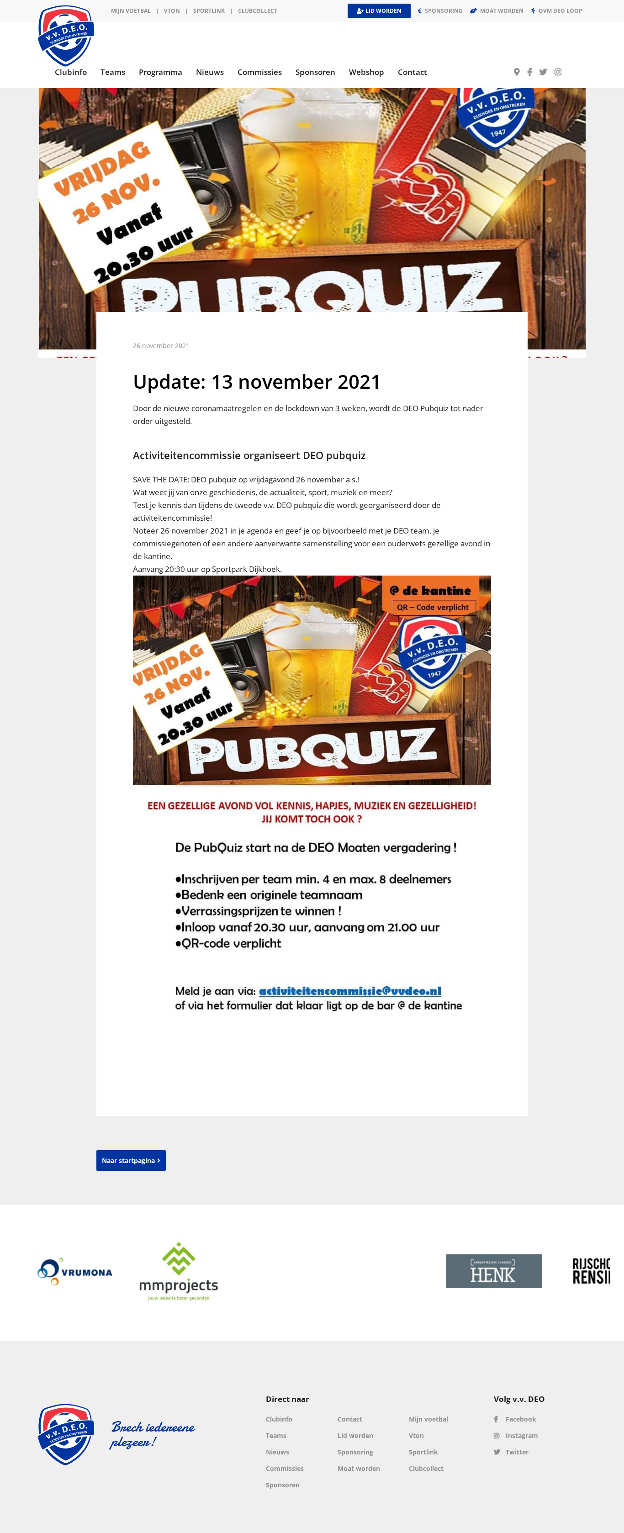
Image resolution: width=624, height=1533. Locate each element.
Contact (350, 1419)
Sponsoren (283, 1484)
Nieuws (277, 1452)
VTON (172, 11)
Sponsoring (355, 1452)
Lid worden (355, 1435)
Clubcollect (257, 11)
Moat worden (359, 1468)
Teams (276, 1435)
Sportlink (209, 11)
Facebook (520, 1419)
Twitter (516, 1452)
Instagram (521, 1435)
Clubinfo (279, 1419)
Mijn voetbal (131, 11)
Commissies (285, 1468)
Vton (416, 1435)
